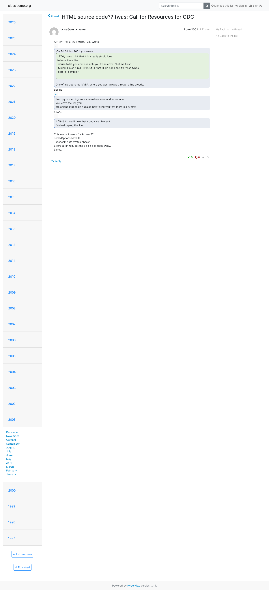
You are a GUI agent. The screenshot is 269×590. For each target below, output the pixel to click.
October (11, 439)
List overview (23, 554)
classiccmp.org (19, 5)
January (11, 474)
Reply (57, 161)
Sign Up (257, 5)
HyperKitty (133, 585)
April (9, 462)
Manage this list (223, 5)
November (12, 435)
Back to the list (228, 35)
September (13, 443)
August (10, 447)
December (12, 432)
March (10, 466)
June (9, 455)
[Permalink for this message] (208, 157)
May (8, 458)
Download (23, 567)
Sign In (242, 5)
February (11, 470)
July (8, 451)
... (56, 46)
